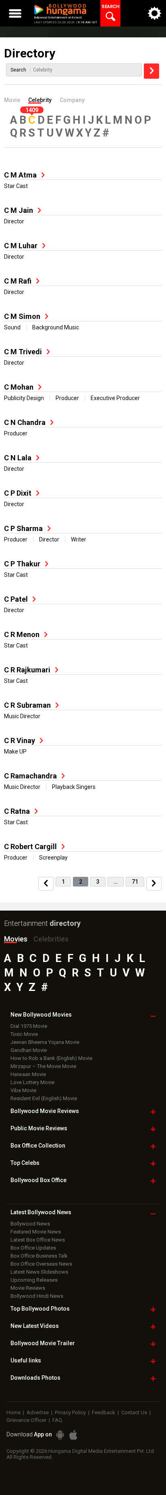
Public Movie (38, 1128)
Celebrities (50, 939)
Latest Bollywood (40, 1212)
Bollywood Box (38, 1180)
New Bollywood (41, 1014)
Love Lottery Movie (32, 1082)
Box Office (37, 1145)
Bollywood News (30, 1224)
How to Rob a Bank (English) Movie (51, 1058)
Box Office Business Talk (39, 1256)
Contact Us (134, 1412)
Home (13, 1412)
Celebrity (40, 100)
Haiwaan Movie (28, 1074)
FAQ (57, 1420)
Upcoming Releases (34, 1280)
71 (135, 881)
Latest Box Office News (37, 1240)
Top (24, 1163)
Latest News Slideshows (39, 1272)
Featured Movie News (35, 1232)
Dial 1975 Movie (28, 1026)
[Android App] (60, 1435)
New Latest (34, 1326)
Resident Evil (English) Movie (43, 1098)
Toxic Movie (24, 1034)
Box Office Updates (33, 1248)
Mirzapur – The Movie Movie (43, 1066)
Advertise (38, 1412)
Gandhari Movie (28, 1050)
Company (72, 100)
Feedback (103, 1412)
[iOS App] (73, 1435)
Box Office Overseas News (41, 1264)
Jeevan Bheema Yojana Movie (44, 1042)
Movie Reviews (27, 1288)
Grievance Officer (26, 1420)
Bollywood (42, 1343)
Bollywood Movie (44, 1111)
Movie (12, 100)
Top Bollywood (40, 1308)
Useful (25, 1360)
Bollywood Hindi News (36, 1296)
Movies (15, 939)
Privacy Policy (70, 1412)
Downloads (35, 1378)
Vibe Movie (23, 1090)
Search (18, 70)
